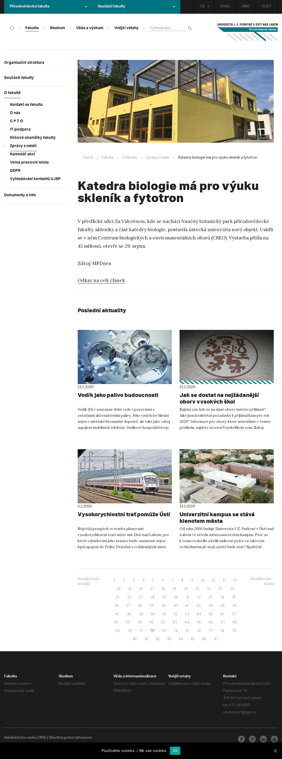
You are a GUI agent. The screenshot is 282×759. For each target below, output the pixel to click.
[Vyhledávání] (190, 27)
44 (210, 605)
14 (119, 588)
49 (141, 614)
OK (175, 750)
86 (204, 639)
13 (235, 580)
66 (211, 622)
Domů (88, 158)
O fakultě (129, 158)
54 (199, 614)
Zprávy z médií (157, 158)
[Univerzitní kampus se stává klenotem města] (227, 476)
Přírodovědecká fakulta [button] (29, 6)
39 (152, 605)
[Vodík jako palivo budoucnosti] (125, 357)
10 (203, 580)
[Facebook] (241, 739)
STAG (225, 6)
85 (193, 639)
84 (181, 639)
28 (152, 597)
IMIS (246, 6)
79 (234, 630)
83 (169, 639)
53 (187, 614)
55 (211, 614)
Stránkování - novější (89, 581)
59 (128, 622)
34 (222, 597)
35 (234, 597)
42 (187, 605)
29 (164, 597)
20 (186, 588)
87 (216, 639)
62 (163, 622)
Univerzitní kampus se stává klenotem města (217, 517)
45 (223, 605)
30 (176, 597)
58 (116, 622)
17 (152, 588)
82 (158, 639)
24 (232, 588)
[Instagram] (252, 739)
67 (223, 622)
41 (175, 605)
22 (209, 588)
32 (199, 597)
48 (129, 614)
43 (199, 605)
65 (199, 622)
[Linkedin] (263, 739)
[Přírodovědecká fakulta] (12, 27)
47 (117, 614)
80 (135, 639)
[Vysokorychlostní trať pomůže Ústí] (125, 476)
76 (199, 630)
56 (222, 614)
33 (210, 597)
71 (141, 630)
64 (187, 622)
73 (164, 630)
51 (164, 614)
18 (163, 588)
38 (140, 605)
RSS (42, 738)
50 (153, 614)
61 (151, 622)
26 (129, 597)
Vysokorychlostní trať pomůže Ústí (124, 514)
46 (234, 605)
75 (187, 630)
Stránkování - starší (262, 581)
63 (175, 622)
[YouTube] (274, 739)
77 (211, 630)
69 (117, 630)
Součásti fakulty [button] (111, 6)
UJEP (266, 6)
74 (175, 630)
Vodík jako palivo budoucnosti (118, 394)
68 (235, 622)
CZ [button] (202, 6)
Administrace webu (20, 738)
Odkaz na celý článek (101, 280)
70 (130, 630)
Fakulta (107, 158)
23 (220, 588)
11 (213, 580)
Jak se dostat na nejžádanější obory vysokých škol (219, 398)
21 (197, 588)
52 (176, 614)
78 (222, 630)
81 (146, 639)
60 (140, 622)
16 (141, 588)
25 (118, 597)
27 (141, 597)
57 (234, 614)
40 (163, 605)
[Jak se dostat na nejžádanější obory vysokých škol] (227, 357)
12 (224, 580)
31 (187, 597)
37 (128, 605)
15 (130, 588)
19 (174, 588)
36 (117, 605)
